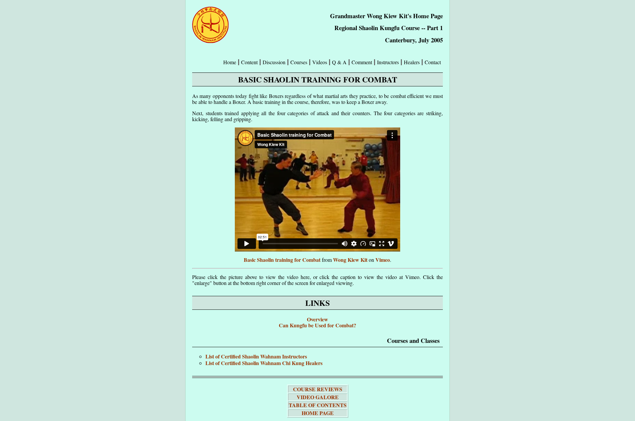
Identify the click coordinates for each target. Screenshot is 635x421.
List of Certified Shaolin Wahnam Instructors (256, 356)
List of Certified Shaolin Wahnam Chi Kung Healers (263, 363)
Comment (362, 62)
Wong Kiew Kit (350, 259)
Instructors (388, 62)
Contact (433, 62)
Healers (412, 62)
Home (229, 62)
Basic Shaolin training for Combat (282, 259)
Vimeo (382, 259)
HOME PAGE (318, 413)
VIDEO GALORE (318, 397)
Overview (317, 319)
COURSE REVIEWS (317, 389)
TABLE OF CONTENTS (318, 405)
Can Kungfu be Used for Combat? (317, 325)
